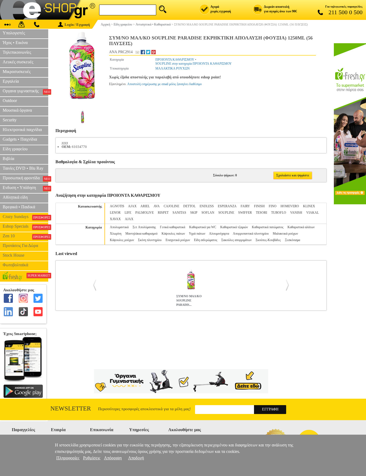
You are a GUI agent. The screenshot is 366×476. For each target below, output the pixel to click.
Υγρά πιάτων (197, 233)
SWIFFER (245, 213)
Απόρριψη (113, 458)
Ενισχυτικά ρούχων (178, 240)
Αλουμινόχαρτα (219, 233)
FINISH (259, 206)
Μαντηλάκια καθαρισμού (141, 233)
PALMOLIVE (144, 213)
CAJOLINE (171, 206)
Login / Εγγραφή (77, 25)
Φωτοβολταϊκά (15, 265)
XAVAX (115, 219)
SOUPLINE (226, 213)
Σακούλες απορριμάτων (236, 240)
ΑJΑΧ (129, 219)
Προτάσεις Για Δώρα (20, 245)
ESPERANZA (227, 206)
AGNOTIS (117, 206)
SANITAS (179, 213)
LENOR (115, 213)
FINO (273, 206)
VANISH (296, 213)
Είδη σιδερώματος (205, 240)
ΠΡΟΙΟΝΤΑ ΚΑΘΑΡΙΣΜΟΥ (174, 59)
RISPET (163, 213)
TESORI (261, 213)
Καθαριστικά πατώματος (267, 227)
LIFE (128, 213)
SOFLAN (207, 213)
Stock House (13, 255)
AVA (157, 206)
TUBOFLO (278, 213)
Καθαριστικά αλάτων (301, 227)
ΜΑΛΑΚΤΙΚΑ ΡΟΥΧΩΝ (172, 68)
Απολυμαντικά (119, 227)
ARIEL (145, 206)
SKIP (193, 213)
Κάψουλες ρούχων (122, 240)
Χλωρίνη (115, 233)
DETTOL (189, 206)
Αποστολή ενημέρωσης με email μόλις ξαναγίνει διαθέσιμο (164, 84)
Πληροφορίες (67, 458)
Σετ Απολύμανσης (144, 227)
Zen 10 (25, 236)
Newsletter (70, 408)
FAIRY (245, 206)
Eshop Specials (25, 226)
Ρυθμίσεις (91, 458)
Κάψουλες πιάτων (173, 233)
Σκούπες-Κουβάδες (268, 240)
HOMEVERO (290, 206)
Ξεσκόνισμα (292, 240)
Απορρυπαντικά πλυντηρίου (251, 233)
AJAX (132, 206)
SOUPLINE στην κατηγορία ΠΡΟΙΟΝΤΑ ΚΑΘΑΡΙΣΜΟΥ (193, 64)
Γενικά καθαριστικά (172, 227)
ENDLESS (207, 206)
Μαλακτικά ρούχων (285, 233)
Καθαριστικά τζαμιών (234, 227)
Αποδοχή (136, 458)
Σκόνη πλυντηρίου (150, 240)
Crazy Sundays (25, 216)
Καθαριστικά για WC (202, 227)
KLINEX (309, 206)
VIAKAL (312, 213)
